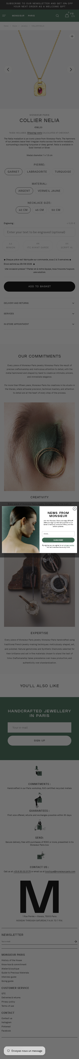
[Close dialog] (74, 508)
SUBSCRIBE (58, 540)
